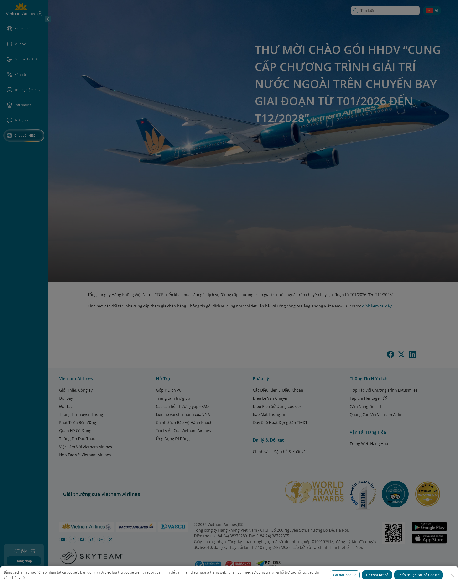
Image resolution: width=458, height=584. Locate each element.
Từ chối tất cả (376, 575)
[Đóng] (452, 575)
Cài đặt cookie (345, 575)
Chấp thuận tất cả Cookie (418, 575)
